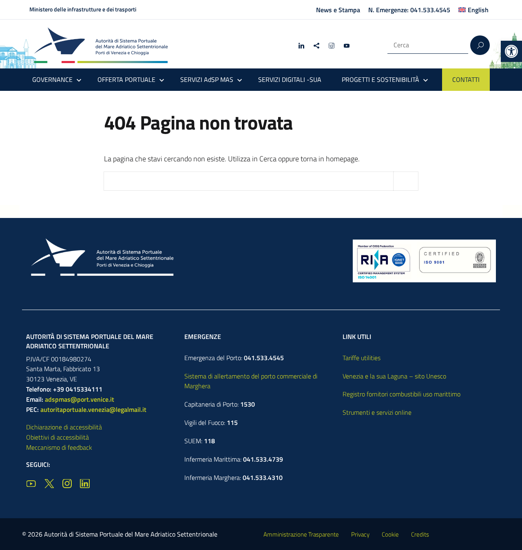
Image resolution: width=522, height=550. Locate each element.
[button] (511, 51)
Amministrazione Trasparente (301, 534)
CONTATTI (466, 79)
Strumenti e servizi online (377, 412)
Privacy (360, 534)
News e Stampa (338, 10)
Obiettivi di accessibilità (57, 437)
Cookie (390, 534)
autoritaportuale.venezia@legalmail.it (93, 409)
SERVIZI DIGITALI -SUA (289, 79)
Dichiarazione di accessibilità (64, 427)
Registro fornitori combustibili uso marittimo (401, 394)
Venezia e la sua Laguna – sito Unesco (394, 376)
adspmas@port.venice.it (79, 399)
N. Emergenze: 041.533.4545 (409, 10)
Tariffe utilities (361, 358)
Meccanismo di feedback (59, 447)
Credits (420, 534)
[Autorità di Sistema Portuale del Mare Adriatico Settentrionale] (100, 45)
